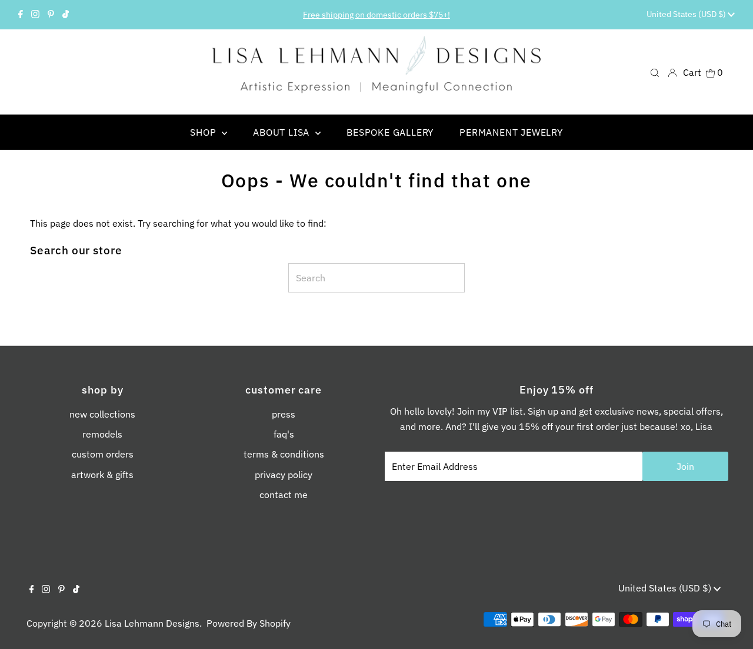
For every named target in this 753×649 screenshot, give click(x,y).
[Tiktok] (65, 15)
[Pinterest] (51, 15)
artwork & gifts (102, 474)
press (283, 414)
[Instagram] (35, 15)
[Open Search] (654, 72)
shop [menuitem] (204, 132)
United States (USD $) (687, 14)
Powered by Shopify (248, 623)
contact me (283, 494)
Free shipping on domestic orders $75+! (376, 14)
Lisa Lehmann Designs (152, 623)
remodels (102, 434)
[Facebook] (20, 15)
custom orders (103, 454)
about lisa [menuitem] (282, 132)
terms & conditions (284, 454)
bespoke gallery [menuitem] (390, 132)
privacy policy (283, 474)
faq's (284, 434)
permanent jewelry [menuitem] (511, 132)
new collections (102, 414)
